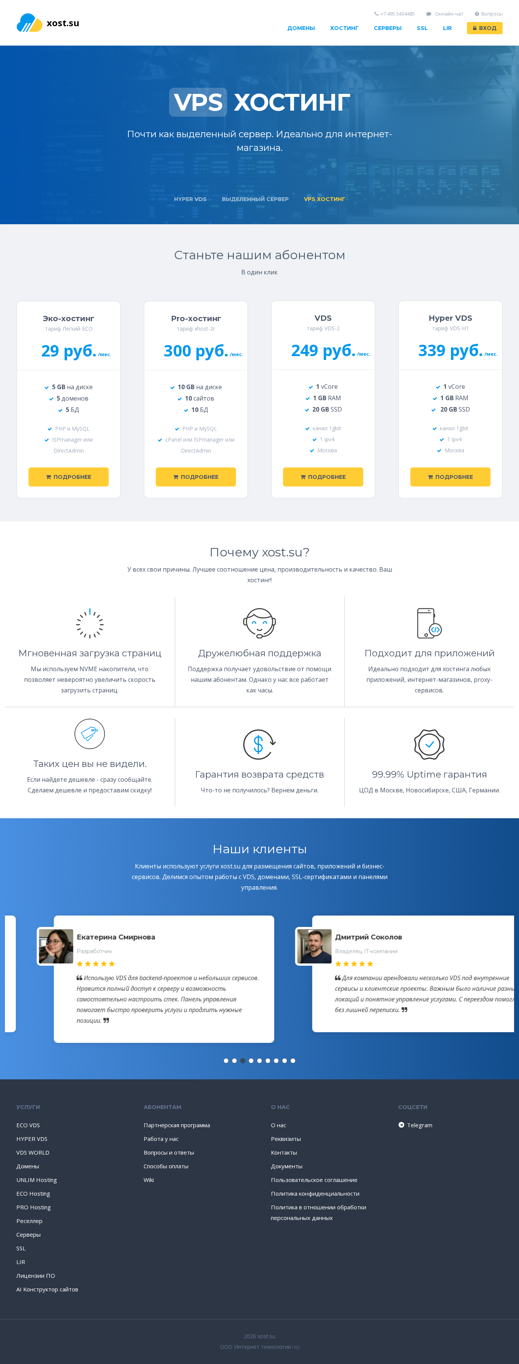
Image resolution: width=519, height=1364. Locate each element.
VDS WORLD (32, 1152)
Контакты (284, 1152)
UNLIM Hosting (36, 1179)
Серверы (388, 28)
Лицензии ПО (35, 1275)
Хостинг (344, 28)
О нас (278, 1125)
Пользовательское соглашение (314, 1179)
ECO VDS (28, 1125)
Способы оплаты (166, 1166)
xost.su (63, 22)
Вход (488, 28)
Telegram (415, 1125)
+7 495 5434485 (398, 13)
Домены (301, 28)
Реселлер (29, 1221)
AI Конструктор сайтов (47, 1289)
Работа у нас (161, 1138)
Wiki (149, 1179)
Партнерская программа (177, 1125)
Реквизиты (286, 1138)
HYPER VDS (31, 1138)
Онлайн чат (449, 13)
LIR (447, 28)
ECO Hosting (33, 1193)
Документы (286, 1166)
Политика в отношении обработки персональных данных (318, 1212)
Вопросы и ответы (169, 1152)
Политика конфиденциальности (315, 1193)
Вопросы (492, 13)
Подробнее (72, 477)
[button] (226, 1060)
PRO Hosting (33, 1207)
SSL (422, 28)
